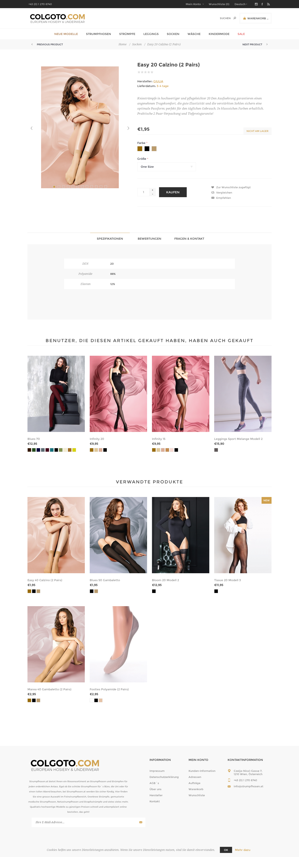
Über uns (156, 789)
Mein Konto (193, 4)
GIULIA (158, 81)
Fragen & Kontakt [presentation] (189, 238)
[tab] (110, 238)
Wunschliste (197, 795)
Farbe (141, 143)
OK (226, 850)
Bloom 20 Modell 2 (165, 580)
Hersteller (156, 795)
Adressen (195, 777)
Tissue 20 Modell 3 (227, 580)
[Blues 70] (56, 394)
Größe (142, 159)
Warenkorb (196, 789)
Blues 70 (33, 439)
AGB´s (154, 783)
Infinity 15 (158, 439)
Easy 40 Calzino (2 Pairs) (44, 580)
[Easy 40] (56, 535)
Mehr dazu (242, 850)
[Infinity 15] (180, 394)
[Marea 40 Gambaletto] (56, 644)
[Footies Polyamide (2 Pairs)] (118, 644)
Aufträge (194, 783)
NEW (266, 500)
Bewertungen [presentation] (149, 238)
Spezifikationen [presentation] (110, 238)
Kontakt (155, 801)
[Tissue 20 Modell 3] (243, 535)
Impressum (157, 770)
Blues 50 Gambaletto (105, 580)
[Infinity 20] (118, 394)
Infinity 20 (97, 439)
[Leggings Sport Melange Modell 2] (243, 394)
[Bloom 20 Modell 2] (180, 535)
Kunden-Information (202, 770)
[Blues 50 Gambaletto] (118, 535)
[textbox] (221, 18)
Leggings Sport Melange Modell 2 (238, 439)
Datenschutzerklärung (164, 777)
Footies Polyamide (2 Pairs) (109, 689)
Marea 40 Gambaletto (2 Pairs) (49, 689)
